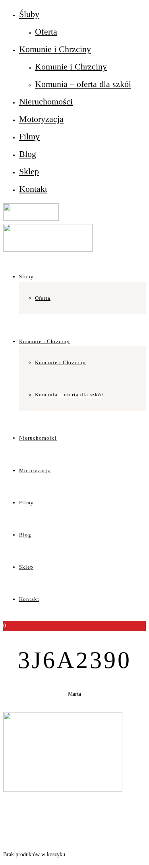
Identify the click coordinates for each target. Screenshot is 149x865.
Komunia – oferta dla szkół (83, 84)
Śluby (29, 14)
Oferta (46, 32)
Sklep (29, 171)
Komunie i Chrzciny (55, 49)
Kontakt (33, 189)
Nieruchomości (46, 101)
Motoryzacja (41, 119)
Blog (27, 154)
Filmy (29, 136)
